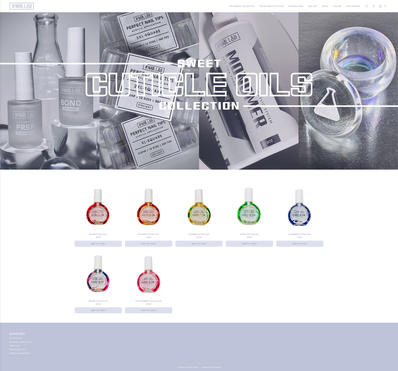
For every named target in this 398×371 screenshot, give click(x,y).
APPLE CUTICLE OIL (249, 234)
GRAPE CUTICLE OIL (98, 301)
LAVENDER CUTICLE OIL (299, 234)
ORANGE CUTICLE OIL (148, 234)
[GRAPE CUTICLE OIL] (98, 274)
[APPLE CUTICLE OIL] (249, 207)
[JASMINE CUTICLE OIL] (199, 207)
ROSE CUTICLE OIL (98, 234)
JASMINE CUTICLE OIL (199, 234)
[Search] (366, 6)
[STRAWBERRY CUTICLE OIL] (148, 274)
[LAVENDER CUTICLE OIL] (299, 207)
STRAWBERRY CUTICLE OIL (148, 301)
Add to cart (98, 244)
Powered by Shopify (211, 367)
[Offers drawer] (373, 6)
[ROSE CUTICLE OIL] (98, 207)
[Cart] (380, 6)
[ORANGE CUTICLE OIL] (148, 207)
